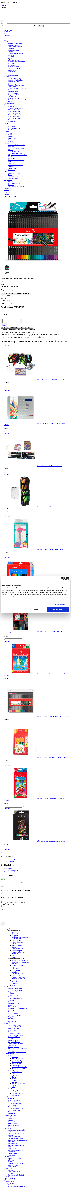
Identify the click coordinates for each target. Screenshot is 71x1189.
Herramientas (16, 970)
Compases (11, 52)
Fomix (14, 944)
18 (4, 300)
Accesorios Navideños (18, 1068)
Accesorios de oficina (14, 78)
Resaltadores (12, 121)
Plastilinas (15, 953)
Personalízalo (8, 188)
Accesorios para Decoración (20, 960)
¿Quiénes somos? (9, 860)
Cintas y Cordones (17, 965)
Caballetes (15, 935)
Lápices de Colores (13, 60)
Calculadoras (12, 86)
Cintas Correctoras (13, 50)
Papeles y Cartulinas (10, 1115)
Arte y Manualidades (10, 929)
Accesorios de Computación (16, 145)
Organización (12, 96)
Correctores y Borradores (15, 53)
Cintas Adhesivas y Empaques (17, 88)
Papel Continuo (12, 1123)
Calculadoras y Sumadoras (16, 148)
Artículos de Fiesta (17, 1058)
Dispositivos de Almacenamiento (17, 155)
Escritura (7, 105)
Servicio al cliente (9, 1183)
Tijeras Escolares (13, 75)
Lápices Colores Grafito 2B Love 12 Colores (50, 549)
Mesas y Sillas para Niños (15, 1163)
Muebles (6, 171)
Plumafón (14, 955)
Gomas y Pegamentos (18, 945)
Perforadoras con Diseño (19, 978)
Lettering (14, 972)
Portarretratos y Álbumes (19, 1083)
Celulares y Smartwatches (15, 153)
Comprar (3, 325)
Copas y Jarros (16, 1080)
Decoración (15, 1073)
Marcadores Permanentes (15, 116)
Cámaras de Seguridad (14, 151)
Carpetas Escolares (13, 45)
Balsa (13, 932)
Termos (10, 73)
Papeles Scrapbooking (18, 977)
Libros (6, 123)
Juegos (10, 58)
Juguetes (14, 1078)
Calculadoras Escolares (15, 47)
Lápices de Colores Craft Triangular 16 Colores (51, 841)
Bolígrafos (11, 106)
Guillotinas (15, 968)
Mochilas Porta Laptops (15, 68)
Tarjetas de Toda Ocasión (19, 1067)
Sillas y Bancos (12, 1166)
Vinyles (14, 985)
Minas (10, 120)
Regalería (11, 1070)
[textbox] (29, 26)
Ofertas (6, 190)
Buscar (4, 26)
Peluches (14, 1075)
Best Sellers (11, 130)
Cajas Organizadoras (14, 183)
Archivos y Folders (13, 81)
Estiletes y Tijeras (13, 91)
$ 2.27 (9, 300)
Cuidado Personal (17, 1072)
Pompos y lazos (16, 1065)
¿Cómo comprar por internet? (13, 870)
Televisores (11, 166)
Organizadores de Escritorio (16, 186)
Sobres (10, 101)
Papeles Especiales (13, 140)
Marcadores (11, 65)
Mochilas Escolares (13, 66)
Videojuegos (11, 170)
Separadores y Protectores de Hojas (18, 100)
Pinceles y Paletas (17, 950)
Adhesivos (15, 963)
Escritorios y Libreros (14, 173)
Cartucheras (11, 48)
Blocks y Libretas (13, 83)
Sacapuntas (11, 71)
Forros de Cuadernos (14, 1003)
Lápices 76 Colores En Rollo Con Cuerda (49, 466)
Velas (13, 1087)
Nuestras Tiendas (9, 1181)
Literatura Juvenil (13, 126)
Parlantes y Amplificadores (16, 160)
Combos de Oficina (14, 1037)
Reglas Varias (12, 70)
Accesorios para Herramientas (20, 962)
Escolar (6, 42)
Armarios (11, 181)
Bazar (10, 1055)
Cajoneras (11, 185)
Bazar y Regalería (9, 103)
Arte (5, 40)
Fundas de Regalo (17, 1062)
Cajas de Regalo (16, 1060)
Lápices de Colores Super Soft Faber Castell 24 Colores (53, 716)
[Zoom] (7, 270)
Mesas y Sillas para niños (15, 176)
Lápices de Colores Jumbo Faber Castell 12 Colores (52, 757)
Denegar (35, 609)
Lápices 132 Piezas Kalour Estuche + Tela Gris (51, 379)
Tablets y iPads (12, 168)
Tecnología (7, 143)
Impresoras (11, 156)
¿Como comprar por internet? (16, 1186)
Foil (13, 967)
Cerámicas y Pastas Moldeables (21, 937)
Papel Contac (12, 138)
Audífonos (11, 146)
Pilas (9, 161)
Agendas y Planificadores (15, 43)
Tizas (13, 957)
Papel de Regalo (16, 1063)
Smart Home (12, 163)
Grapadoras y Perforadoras (16, 95)
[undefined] (35, 231)
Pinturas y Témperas (18, 952)
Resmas (10, 141)
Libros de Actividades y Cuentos (17, 61)
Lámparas (11, 1160)
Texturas (14, 980)
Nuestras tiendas (9, 861)
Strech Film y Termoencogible (17, 1052)
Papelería (7, 131)
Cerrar (3, 925)
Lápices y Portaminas (14, 110)
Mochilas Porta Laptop (14, 1015)
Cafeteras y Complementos (16, 85)
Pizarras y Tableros (13, 98)
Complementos (16, 940)
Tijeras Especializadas (18, 982)
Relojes (14, 1077)
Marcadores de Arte (14, 111)
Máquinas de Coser (17, 973)
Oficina (6, 76)
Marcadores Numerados (15, 115)
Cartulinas (11, 135)
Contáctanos (8, 868)
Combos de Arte (16, 939)
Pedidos (6, 32)
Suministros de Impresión (15, 165)
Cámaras (10, 150)
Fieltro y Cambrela (17, 942)
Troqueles (15, 983)
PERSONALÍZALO (10, 1178)
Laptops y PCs (12, 158)
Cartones (10, 133)
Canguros (14, 1082)
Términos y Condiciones (11, 872)
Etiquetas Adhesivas (14, 93)
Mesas (10, 175)
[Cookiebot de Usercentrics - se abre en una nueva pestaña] (61, 578)
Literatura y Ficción (14, 128)
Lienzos (14, 947)
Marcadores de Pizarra (14, 118)
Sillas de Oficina (13, 178)
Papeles (10, 136)
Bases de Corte (16, 934)
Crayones (11, 55)
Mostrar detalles (60, 604)
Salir (10, 32)
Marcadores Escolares (14, 113)
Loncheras (11, 63)
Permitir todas (57, 609)
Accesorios (15, 1057)
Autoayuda (11, 125)
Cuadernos (11, 56)
